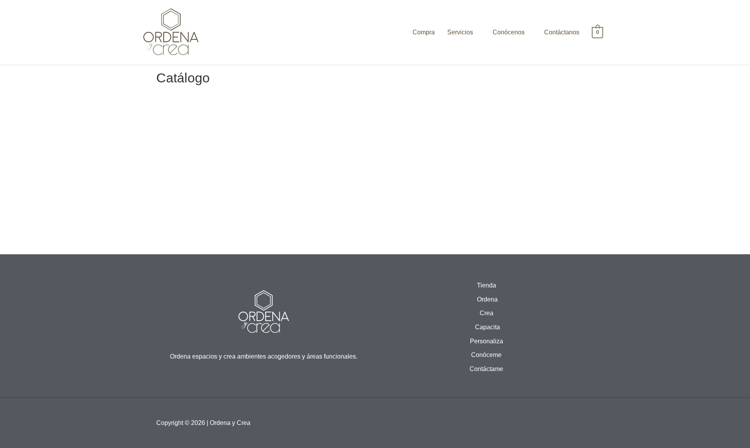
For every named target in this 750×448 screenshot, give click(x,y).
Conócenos (509, 32)
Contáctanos (561, 32)
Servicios (460, 32)
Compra (423, 32)
